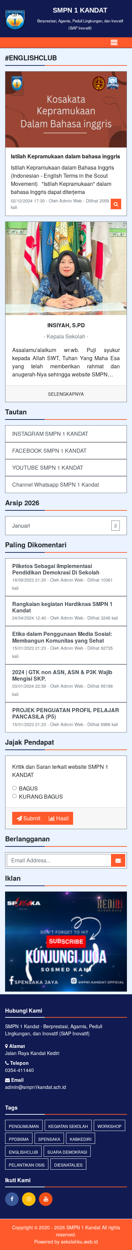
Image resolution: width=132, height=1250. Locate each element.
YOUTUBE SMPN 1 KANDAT (47, 467)
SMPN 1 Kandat (83, 1227)
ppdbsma (19, 1139)
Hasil (62, 818)
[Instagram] (30, 1198)
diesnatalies (68, 1165)
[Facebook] (13, 1198)
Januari (64, 525)
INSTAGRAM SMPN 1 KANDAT (50, 433)
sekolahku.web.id (79, 1241)
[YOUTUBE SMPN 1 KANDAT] (66, 942)
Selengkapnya (66, 394)
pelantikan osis (27, 1165)
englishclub (23, 1152)
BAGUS (28, 788)
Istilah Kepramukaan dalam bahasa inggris (65, 156)
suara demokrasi (67, 1152)
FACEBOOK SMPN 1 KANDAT (49, 450)
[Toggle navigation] (114, 42)
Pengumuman (24, 1126)
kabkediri (80, 1139)
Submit (31, 818)
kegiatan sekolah (68, 1126)
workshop (109, 1126)
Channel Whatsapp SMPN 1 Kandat (55, 484)
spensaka (49, 1139)
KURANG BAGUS (41, 796)
